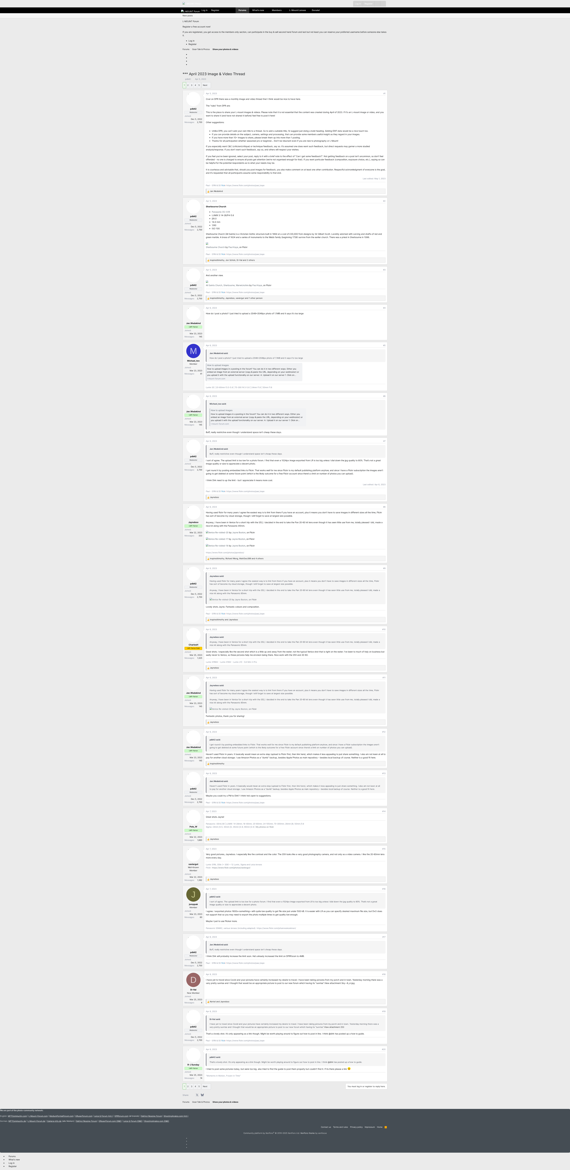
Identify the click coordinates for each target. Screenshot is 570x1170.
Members (277, 10)
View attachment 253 (334, 1027)
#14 (383, 811)
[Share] (380, 93)
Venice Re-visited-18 (218, 545)
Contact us (326, 1127)
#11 (384, 677)
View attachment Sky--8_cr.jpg (339, 983)
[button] (383, 4)
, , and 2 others (232, 260)
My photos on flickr (265, 827)
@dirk (331, 1033)
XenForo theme (307, 1133)
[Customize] (377, 4)
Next (205, 85)
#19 (383, 1011)
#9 (384, 568)
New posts (188, 15)
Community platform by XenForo (271, 1133)
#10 (383, 629)
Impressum (370, 1127)
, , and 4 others (236, 558)
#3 (384, 270)
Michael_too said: (218, 404)
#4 (384, 308)
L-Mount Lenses (297, 10)
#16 (383, 889)
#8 (384, 507)
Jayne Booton (239, 532)
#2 (384, 201)
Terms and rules (340, 1127)
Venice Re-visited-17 (218, 539)
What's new (258, 10)
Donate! (316, 10)
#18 (383, 974)
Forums (242, 10)
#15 (383, 849)
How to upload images (218, 365)
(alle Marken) (60, 1121)
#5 (384, 345)
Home (380, 1127)
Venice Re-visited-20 (218, 532)
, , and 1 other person (236, 298)
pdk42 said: (215, 739)
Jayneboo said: (217, 576)
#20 (383, 1049)
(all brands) (127, 1116)
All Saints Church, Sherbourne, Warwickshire (227, 285)
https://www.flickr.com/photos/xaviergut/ (231, 867)
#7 (384, 441)
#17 (383, 937)
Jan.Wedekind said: (219, 353)
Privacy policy (356, 1127)
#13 (383, 773)
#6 (384, 396)
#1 (384, 93)
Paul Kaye (233, 247)
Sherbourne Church (215, 247)
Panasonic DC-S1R (221, 212)
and (224, 619)
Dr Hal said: (215, 1019)
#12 (383, 732)
